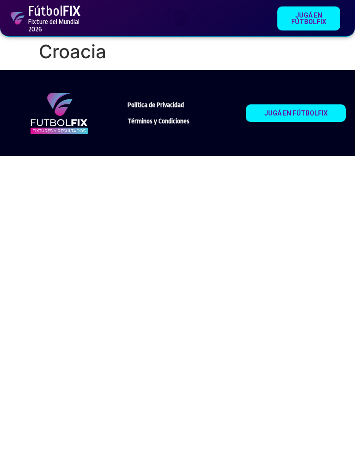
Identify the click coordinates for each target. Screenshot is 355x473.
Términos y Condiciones (159, 121)
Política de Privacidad (156, 105)
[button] (181, 18)
